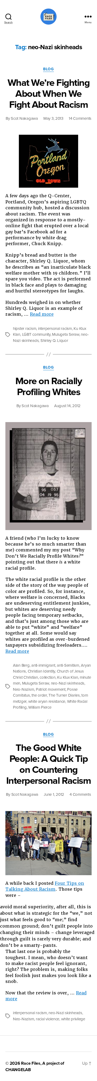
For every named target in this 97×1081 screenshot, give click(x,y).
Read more (42, 314)
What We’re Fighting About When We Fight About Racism (49, 93)
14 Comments (80, 118)
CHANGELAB (18, 1069)
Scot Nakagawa (24, 118)
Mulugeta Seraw (65, 334)
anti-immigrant (43, 665)
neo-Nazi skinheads (67, 683)
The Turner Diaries (63, 695)
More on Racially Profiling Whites (48, 386)
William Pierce (39, 707)
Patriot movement (50, 689)
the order (39, 695)
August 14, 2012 (67, 405)
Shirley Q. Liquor (54, 340)
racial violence (47, 1019)
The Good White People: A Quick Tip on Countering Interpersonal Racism (48, 764)
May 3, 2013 (53, 118)
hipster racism (24, 328)
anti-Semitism (68, 665)
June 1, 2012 (54, 794)
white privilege (73, 1019)
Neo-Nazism (23, 689)
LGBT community (36, 334)
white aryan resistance (46, 701)
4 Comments (80, 794)
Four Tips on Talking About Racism (44, 886)
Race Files (30, 1063)
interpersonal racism (55, 328)
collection (47, 677)
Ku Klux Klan (67, 677)
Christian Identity (41, 671)
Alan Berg (21, 665)
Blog (48, 69)
